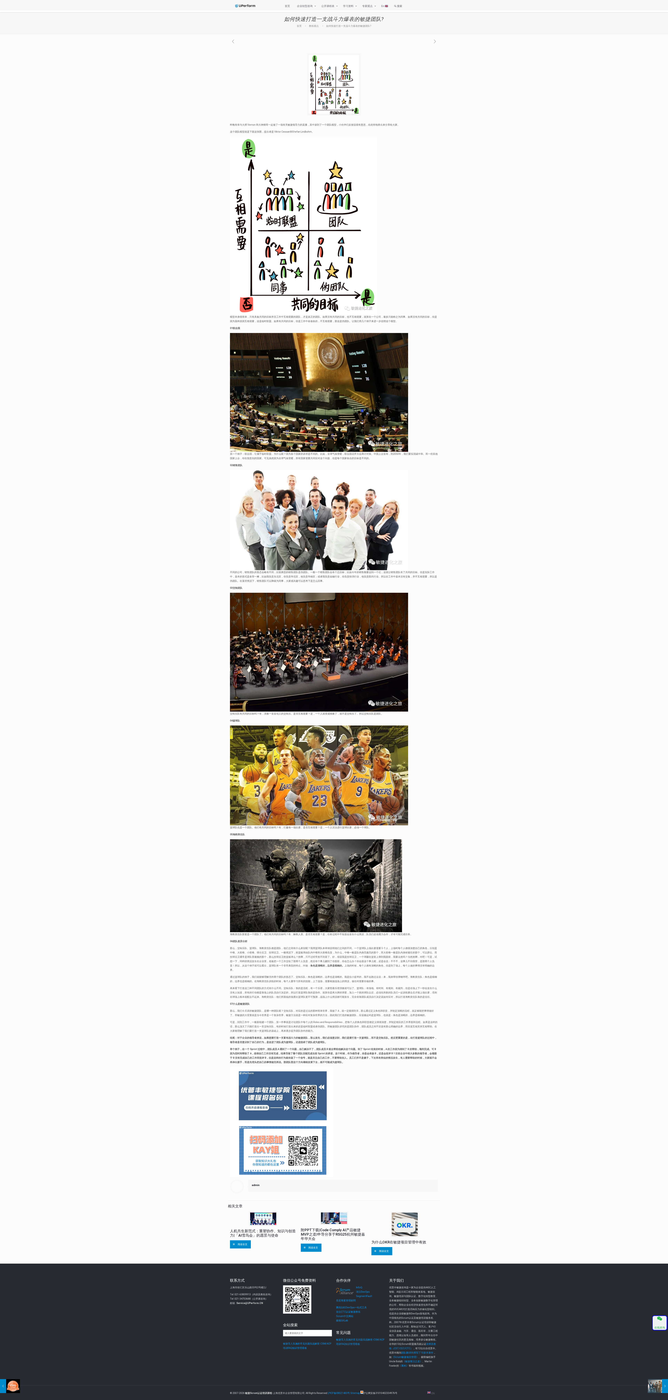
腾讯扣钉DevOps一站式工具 (351, 1307)
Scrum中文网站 (344, 1316)
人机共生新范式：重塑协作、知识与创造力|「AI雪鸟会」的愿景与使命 (263, 1233)
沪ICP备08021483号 (339, 1393)
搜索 (399, 6)
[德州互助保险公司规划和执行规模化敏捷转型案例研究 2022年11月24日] (658, 1386)
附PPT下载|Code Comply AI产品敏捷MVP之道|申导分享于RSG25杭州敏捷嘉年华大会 (333, 1234)
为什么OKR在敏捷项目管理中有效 (398, 1242)
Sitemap (355, 1393)
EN (433, 1393)
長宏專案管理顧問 (346, 1300)
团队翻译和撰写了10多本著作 (417, 1352)
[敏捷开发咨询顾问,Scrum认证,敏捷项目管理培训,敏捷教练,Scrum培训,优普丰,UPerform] (245, 6)
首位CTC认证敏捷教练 (348, 1311)
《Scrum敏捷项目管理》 (405, 1357)
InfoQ (359, 1287)
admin (256, 1185)
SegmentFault (364, 1296)
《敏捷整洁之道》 (412, 1361)
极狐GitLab (342, 1320)
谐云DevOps (363, 1291)
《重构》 (404, 1365)
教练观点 (314, 26)
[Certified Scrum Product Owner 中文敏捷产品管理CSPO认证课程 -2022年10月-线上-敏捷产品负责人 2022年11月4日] (10, 1386)
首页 (299, 26)
